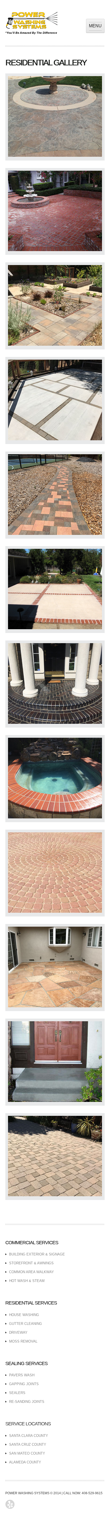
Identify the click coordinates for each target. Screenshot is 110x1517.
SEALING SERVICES (26, 1363)
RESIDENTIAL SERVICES (31, 1303)
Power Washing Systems (31, 22)
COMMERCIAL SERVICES (31, 1242)
